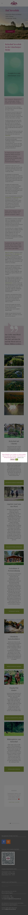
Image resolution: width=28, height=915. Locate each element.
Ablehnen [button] (12, 459)
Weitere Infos (20, 457)
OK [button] (16, 459)
